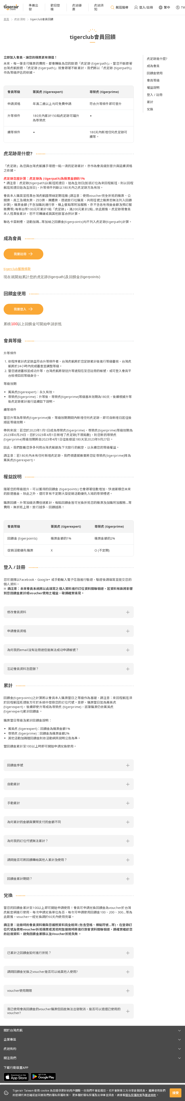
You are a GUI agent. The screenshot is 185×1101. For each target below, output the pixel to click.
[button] (69, 612)
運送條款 (150, 1095)
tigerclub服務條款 (17, 269)
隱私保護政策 (133, 1095)
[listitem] (34, 7)
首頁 (6, 19)
